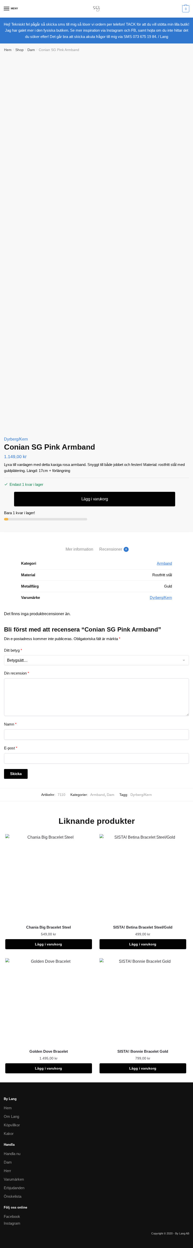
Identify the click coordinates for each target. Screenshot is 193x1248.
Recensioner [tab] (110, 549)
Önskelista (12, 1196)
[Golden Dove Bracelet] (48, 1001)
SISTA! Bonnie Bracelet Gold (142, 1051)
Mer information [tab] (79, 549)
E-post (10, 748)
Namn (10, 724)
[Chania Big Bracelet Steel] (48, 877)
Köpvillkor (12, 1125)
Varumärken (14, 1179)
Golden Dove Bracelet (48, 1051)
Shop (19, 50)
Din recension (16, 673)
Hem (8, 50)
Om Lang (11, 1116)
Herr (7, 1171)
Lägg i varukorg (94, 499)
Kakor (9, 1133)
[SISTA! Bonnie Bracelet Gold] (143, 1001)
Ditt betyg (13, 650)
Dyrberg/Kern (16, 439)
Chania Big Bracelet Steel (48, 927)
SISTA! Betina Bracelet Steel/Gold (142, 927)
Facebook (12, 1216)
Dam (31, 50)
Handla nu (12, 1153)
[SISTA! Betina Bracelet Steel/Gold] (143, 877)
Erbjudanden (14, 1188)
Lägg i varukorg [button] (48, 944)
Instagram (12, 1223)
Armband (164, 563)
